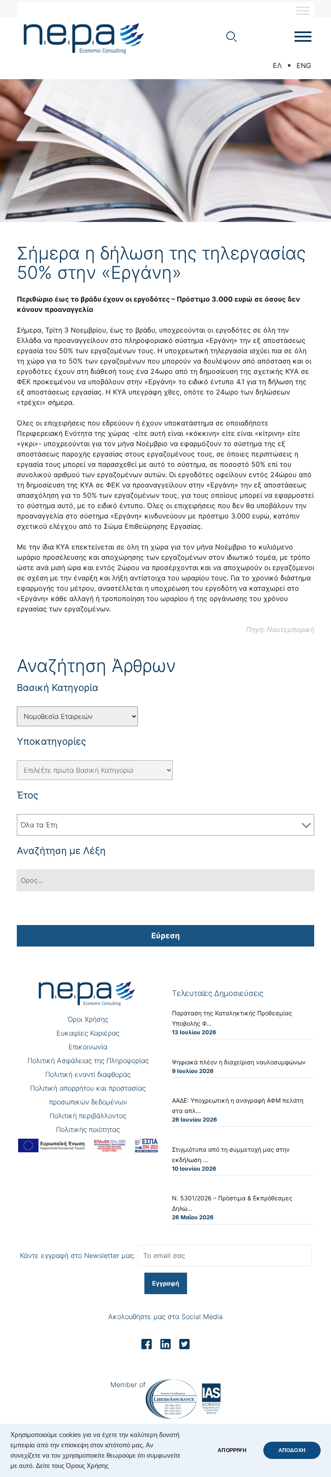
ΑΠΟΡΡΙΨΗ (232, 1450)
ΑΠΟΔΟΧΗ (292, 1450)
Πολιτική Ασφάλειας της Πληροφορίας (88, 1060)
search (231, 36)
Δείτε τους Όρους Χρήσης (72, 1465)
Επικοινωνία (88, 1046)
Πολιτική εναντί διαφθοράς (88, 1074)
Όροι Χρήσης (88, 1019)
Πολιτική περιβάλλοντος (88, 1115)
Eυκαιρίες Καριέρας (87, 1033)
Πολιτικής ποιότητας (88, 1129)
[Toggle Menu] (303, 10)
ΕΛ (277, 65)
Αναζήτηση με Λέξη (61, 850)
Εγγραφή (165, 1283)
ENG (304, 65)
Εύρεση (165, 935)
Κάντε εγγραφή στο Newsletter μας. (77, 1255)
